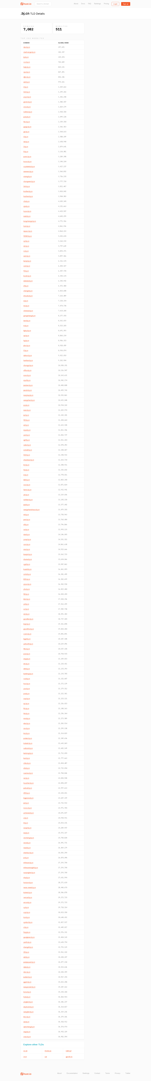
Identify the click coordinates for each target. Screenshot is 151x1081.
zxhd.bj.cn (27, 574)
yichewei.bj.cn (28, 813)
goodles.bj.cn (28, 619)
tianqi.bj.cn (27, 261)
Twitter (127, 1073)
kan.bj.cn (26, 758)
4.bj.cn (25, 137)
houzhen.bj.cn (28, 783)
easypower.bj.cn (29, 987)
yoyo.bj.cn (27, 97)
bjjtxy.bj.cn (27, 330)
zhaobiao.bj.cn (28, 460)
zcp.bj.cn (26, 698)
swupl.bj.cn (27, 828)
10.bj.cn (26, 271)
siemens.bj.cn (28, 171)
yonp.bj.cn (27, 539)
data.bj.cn (26, 967)
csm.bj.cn (26, 266)
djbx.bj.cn (26, 77)
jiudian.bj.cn (27, 977)
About (76, 4)
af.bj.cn (26, 524)
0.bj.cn (25, 350)
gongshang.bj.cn (29, 316)
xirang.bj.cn (27, 176)
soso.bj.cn (27, 375)
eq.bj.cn (26, 833)
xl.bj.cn (25, 927)
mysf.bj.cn (27, 380)
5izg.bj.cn (26, 932)
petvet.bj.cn (27, 788)
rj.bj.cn (25, 301)
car (46, 1057)
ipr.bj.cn (26, 415)
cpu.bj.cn (26, 72)
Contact (97, 1073)
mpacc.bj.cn (27, 231)
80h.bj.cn (26, 579)
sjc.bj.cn (26, 703)
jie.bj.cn (26, 803)
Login (115, 4)
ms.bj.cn (26, 306)
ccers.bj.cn (27, 634)
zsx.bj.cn (26, 728)
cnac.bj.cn (27, 1037)
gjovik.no (69, 1057)
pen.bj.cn (26, 519)
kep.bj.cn (26, 624)
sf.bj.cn (25, 286)
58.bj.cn (26, 594)
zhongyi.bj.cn (28, 365)
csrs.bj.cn (26, 544)
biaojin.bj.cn (27, 554)
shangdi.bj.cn (28, 947)
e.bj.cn (25, 475)
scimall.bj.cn (27, 450)
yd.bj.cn (26, 604)
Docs (83, 4)
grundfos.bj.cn (28, 629)
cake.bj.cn (27, 445)
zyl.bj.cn (26, 241)
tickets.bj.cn (27, 892)
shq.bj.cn (26, 877)
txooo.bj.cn (27, 161)
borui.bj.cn (27, 992)
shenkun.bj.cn (28, 853)
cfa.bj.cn (26, 201)
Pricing (106, 4)
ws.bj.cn (26, 778)
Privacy (117, 1073)
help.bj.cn (26, 67)
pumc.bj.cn (27, 156)
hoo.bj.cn (26, 684)
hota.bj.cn (26, 997)
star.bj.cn (26, 534)
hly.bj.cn (26, 470)
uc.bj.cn (26, 609)
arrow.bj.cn (27, 902)
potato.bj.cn (27, 738)
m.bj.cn (25, 326)
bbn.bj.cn (26, 599)
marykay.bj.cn (28, 395)
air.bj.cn (26, 425)
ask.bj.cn (26, 82)
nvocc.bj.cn (27, 808)
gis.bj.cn (26, 132)
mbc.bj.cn (26, 972)
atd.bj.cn (26, 957)
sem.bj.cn (26, 256)
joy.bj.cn (26, 405)
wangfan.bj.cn (28, 1012)
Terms (107, 1073)
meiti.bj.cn (27, 216)
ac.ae (25, 1051)
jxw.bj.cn (26, 693)
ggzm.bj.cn (27, 982)
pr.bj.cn (26, 858)
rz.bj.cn (26, 251)
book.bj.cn (27, 276)
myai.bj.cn (27, 430)
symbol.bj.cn (27, 922)
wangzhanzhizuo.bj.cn (31, 509)
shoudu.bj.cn (28, 296)
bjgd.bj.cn (27, 639)
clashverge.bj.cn (29, 52)
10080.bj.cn (27, 236)
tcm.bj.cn (26, 917)
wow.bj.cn (27, 843)
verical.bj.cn (27, 897)
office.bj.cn (27, 370)
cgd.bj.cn (26, 564)
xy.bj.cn (26, 907)
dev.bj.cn (26, 47)
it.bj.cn (25, 823)
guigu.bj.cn (27, 127)
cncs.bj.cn (27, 107)
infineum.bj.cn (28, 863)
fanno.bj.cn (27, 490)
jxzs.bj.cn (26, 654)
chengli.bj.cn (27, 291)
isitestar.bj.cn (28, 281)
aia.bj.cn (26, 1022)
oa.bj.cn (26, 529)
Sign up (125, 4)
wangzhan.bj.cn (29, 400)
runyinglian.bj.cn (29, 872)
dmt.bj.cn (26, 669)
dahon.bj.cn (27, 355)
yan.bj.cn (26, 435)
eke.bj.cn (26, 723)
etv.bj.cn (26, 664)
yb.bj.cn (26, 495)
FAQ (89, 4)
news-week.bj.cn (29, 887)
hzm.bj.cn (26, 226)
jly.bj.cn (26, 57)
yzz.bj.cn (26, 689)
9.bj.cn (25, 151)
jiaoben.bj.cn (28, 385)
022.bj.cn (26, 455)
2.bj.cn (25, 87)
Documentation (72, 1073)
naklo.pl (68, 1051)
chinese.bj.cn (28, 311)
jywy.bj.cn (26, 117)
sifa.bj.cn (26, 768)
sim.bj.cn (26, 614)
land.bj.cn (26, 321)
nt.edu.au (48, 1051)
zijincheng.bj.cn (29, 1027)
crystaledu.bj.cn (29, 166)
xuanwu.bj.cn (28, 773)
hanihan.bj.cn (28, 360)
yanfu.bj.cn (27, 942)
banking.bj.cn (28, 674)
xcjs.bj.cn (26, 912)
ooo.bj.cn (26, 485)
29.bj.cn (26, 952)
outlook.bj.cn (28, 748)
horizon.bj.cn (28, 882)
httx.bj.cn (26, 649)
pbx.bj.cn (26, 345)
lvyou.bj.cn (27, 211)
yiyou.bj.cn (27, 584)
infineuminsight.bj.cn (30, 868)
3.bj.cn (25, 147)
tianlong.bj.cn (28, 753)
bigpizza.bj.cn (28, 798)
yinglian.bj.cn (28, 1002)
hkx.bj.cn (26, 122)
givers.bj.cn (27, 102)
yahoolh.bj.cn (28, 644)
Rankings (97, 4)
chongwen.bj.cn (29, 181)
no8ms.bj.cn (27, 112)
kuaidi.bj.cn (27, 569)
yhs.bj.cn (26, 589)
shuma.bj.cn (27, 559)
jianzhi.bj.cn (27, 390)
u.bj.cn (25, 818)
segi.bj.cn (26, 1032)
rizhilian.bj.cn (28, 500)
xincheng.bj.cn (28, 838)
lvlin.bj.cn (26, 92)
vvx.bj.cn (26, 62)
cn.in (25, 1057)
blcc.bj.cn (26, 1017)
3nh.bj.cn (26, 186)
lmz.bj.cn (26, 733)
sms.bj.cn (26, 549)
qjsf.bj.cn (26, 440)
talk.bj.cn (26, 480)
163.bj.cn (26, 420)
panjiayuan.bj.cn (29, 962)
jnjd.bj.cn (26, 505)
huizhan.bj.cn (28, 196)
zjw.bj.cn (26, 206)
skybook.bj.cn (28, 1007)
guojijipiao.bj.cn (29, 937)
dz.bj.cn (26, 246)
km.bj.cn (26, 465)
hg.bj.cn (26, 340)
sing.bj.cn (26, 659)
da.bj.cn (26, 142)
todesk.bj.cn (27, 743)
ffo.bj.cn (26, 708)
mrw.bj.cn (26, 718)
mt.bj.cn (26, 514)
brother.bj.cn (27, 191)
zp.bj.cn (26, 335)
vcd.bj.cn (26, 679)
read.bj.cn (27, 848)
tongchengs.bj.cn (29, 221)
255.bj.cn (26, 793)
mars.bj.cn (27, 410)
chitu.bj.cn (27, 763)
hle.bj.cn (26, 713)
